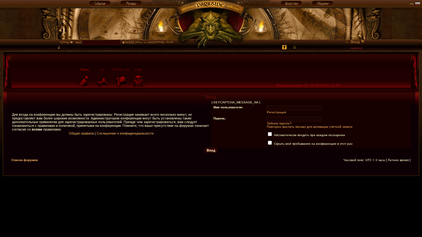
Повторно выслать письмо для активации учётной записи (309, 126)
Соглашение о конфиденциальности (125, 133)
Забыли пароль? (279, 123)
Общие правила (81, 133)
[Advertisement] (211, 190)
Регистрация (276, 112)
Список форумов (24, 160)
